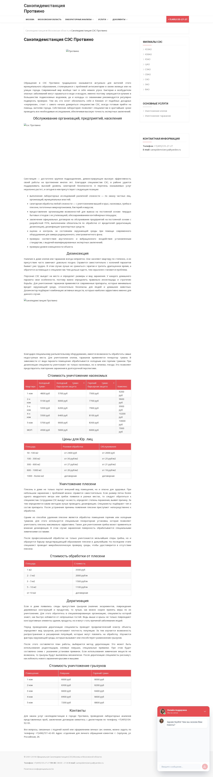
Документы (118, 19)
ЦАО (147, 64)
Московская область (49, 19)
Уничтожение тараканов (158, 115)
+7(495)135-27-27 (163, 146)
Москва (30, 19)
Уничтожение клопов (156, 110)
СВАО (148, 74)
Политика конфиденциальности (39, 769)
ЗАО (147, 84)
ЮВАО (148, 54)
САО (147, 79)
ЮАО (147, 59)
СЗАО (148, 69)
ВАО (147, 89)
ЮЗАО (148, 49)
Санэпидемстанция (44, 5)
